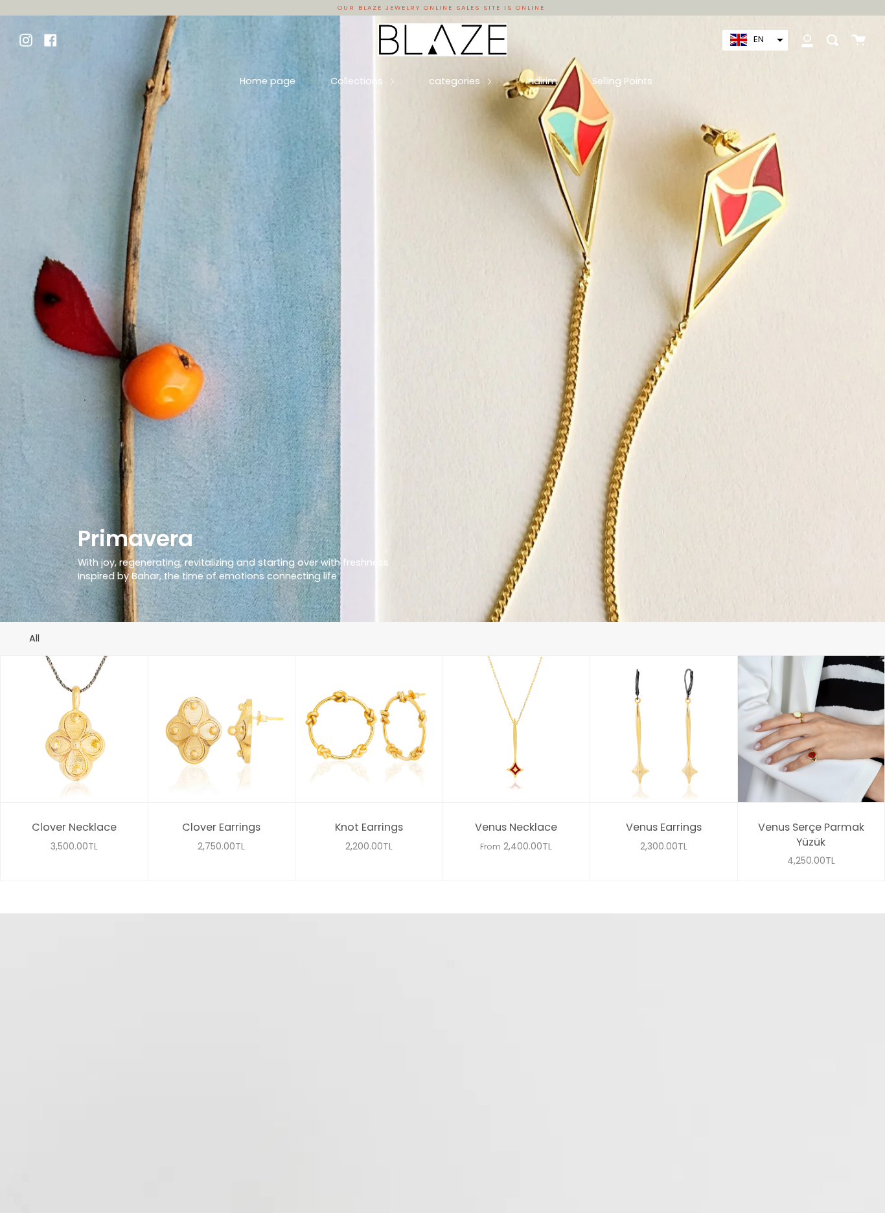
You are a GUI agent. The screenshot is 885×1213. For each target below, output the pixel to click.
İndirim (541, 81)
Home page (267, 81)
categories (456, 81)
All (34, 638)
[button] (755, 40)
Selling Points (622, 81)
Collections (357, 81)
